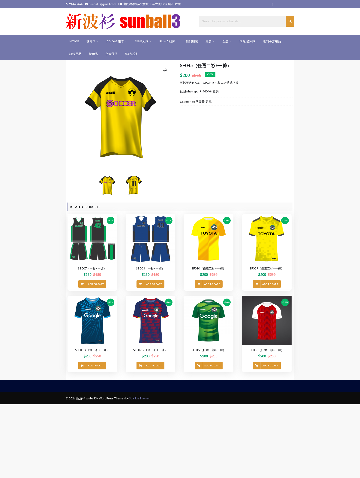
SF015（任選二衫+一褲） (209, 350)
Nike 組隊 (141, 41)
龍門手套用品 (272, 41)
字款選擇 (111, 54)
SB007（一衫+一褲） (92, 268)
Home (74, 41)
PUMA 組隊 (167, 41)
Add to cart (96, 284)
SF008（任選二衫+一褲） (92, 350)
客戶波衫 (131, 54)
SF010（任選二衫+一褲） (209, 268)
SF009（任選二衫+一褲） (267, 268)
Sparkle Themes (139, 398)
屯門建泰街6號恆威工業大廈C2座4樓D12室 (152, 4)
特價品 (93, 54)
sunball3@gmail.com (102, 4)
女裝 (225, 41)
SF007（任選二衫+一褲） (150, 350)
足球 (209, 101)
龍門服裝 (192, 41)
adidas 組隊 (115, 41)
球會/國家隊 (247, 41)
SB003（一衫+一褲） (150, 268)
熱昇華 (90, 41)
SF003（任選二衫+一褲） (267, 350)
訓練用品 (75, 54)
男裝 (209, 41)
